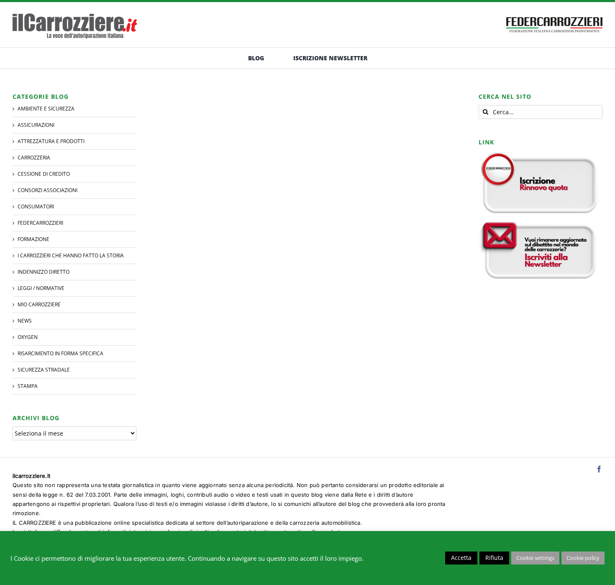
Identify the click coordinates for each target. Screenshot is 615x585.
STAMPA (28, 386)
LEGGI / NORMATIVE (41, 288)
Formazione (33, 239)
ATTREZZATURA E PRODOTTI (51, 141)
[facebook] (599, 469)
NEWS (25, 320)
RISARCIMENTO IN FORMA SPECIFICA (60, 353)
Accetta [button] (461, 558)
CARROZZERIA (34, 157)
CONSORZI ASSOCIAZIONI (47, 190)
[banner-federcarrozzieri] (554, 15)
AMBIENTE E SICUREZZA (46, 108)
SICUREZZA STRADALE (44, 369)
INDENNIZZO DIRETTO (43, 271)
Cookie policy (583, 558)
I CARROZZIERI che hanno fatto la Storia (71, 255)
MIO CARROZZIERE (39, 304)
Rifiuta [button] (494, 558)
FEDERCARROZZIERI (40, 222)
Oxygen (28, 337)
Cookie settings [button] (535, 558)
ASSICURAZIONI (36, 124)
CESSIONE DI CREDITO (44, 173)
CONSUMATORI (36, 206)
